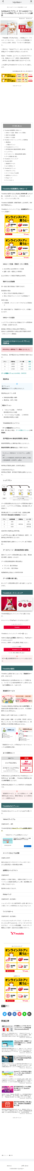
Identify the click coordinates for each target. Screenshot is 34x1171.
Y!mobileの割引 (8, 161)
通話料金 (8, 142)
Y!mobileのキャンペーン (12, 147)
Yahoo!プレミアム (10, 170)
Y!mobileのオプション (10, 168)
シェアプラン (9, 151)
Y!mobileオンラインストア (11, 158)
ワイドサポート (10, 180)
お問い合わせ (24, 1165)
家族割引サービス (10, 163)
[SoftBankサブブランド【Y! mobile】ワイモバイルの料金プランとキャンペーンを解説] (14, 1014)
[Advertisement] (17, 104)
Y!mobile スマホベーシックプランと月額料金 (16, 139)
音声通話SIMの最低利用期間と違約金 (15, 149)
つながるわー (17, 2)
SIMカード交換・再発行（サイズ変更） (16, 132)
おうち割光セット (10, 166)
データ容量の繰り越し (11, 156)
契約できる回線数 (10, 135)
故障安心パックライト (11, 175)
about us (9, 1165)
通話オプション (11, 144)
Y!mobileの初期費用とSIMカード (12, 130)
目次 (15, 126)
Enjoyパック (9, 177)
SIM (4, 1006)
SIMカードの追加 (10, 137)
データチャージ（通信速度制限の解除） (16, 154)
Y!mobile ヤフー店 (17, 649)
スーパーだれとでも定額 (12, 173)
